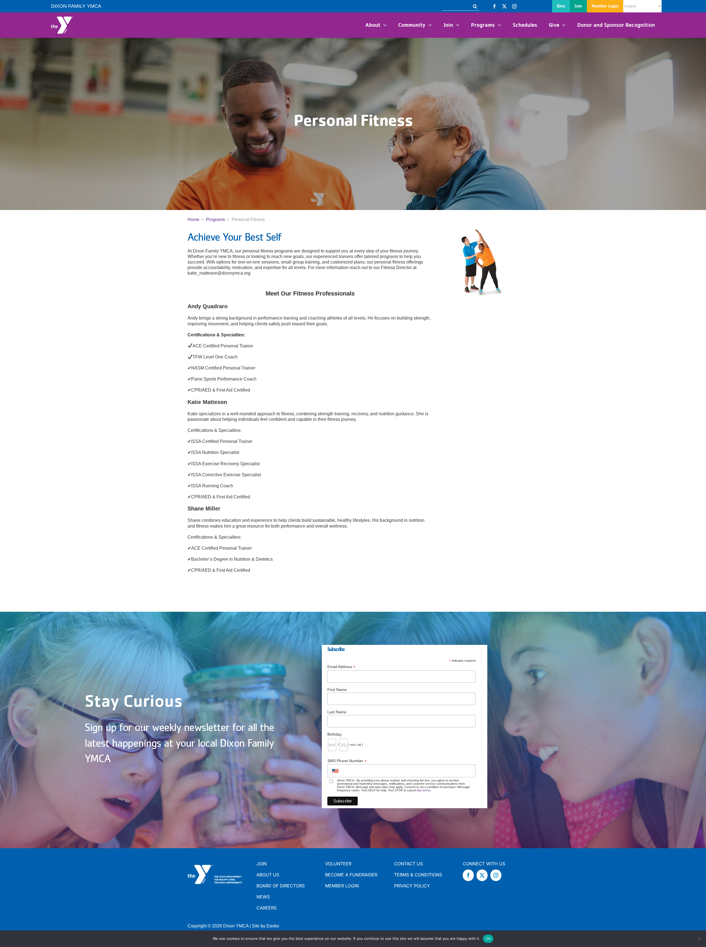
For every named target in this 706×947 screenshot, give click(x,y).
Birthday (334, 734)
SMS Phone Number (347, 761)
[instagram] (514, 6)
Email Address (341, 666)
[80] (62, 18)
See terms (423, 790)
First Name (337, 689)
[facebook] (494, 6)
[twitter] (504, 6)
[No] (699, 938)
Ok (488, 938)
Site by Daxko (265, 926)
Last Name (336, 712)
